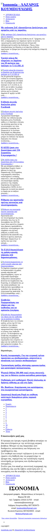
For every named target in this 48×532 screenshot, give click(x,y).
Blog (7, 21)
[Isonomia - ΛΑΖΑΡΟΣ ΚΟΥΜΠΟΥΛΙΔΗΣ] (24, 9)
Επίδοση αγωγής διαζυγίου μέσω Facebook (9, 104)
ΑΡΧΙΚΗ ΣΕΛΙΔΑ (13, 15)
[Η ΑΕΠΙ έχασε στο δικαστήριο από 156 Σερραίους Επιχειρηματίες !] (12, 164)
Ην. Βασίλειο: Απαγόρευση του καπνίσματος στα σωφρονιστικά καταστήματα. (22, 388)
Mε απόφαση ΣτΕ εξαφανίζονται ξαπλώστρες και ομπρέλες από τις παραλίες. (24, 28)
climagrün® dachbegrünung (24, 530)
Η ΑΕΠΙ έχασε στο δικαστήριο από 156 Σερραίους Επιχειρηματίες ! (10, 151)
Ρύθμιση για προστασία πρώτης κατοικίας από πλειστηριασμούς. (12, 202)
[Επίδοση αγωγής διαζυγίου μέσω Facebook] (12, 114)
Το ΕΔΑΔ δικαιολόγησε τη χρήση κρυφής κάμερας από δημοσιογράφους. (12, 253)
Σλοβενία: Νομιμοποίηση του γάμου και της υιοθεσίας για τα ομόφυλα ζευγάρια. (10, 305)
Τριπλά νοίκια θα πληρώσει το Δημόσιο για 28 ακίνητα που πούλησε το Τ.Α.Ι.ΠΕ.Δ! (12, 62)
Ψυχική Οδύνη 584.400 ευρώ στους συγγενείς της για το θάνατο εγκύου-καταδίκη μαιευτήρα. (24, 373)
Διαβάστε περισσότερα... (10, 53)
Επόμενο (9, 429)
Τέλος (8, 431)
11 (6, 427)
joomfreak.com (6, 530)
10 (6, 425)
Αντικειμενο (10, 19)
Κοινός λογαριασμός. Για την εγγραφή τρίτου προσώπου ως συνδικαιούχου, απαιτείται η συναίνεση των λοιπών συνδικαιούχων (22, 358)
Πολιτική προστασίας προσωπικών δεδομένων (32, 518)
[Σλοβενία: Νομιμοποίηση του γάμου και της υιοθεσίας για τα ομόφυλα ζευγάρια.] (12, 319)
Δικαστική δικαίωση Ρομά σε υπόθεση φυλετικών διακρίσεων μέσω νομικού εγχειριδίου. (19, 397)
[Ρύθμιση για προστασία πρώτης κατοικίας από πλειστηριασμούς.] (12, 214)
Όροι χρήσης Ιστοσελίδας (9, 518)
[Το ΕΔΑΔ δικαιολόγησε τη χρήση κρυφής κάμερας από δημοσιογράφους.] (12, 266)
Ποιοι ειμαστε (11, 17)
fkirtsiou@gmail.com (24, 514)
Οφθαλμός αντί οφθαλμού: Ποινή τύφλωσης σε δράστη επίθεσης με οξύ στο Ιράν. (23, 381)
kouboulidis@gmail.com (27, 508)
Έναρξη (8, 404)
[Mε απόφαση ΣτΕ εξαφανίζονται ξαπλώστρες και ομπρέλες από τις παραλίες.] (24, 37)
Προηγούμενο (11, 406)
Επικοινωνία (10, 23)
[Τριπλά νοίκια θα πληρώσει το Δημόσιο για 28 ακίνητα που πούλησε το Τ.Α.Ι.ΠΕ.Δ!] (12, 74)
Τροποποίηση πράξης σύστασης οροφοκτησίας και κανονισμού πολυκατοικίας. (23, 366)
